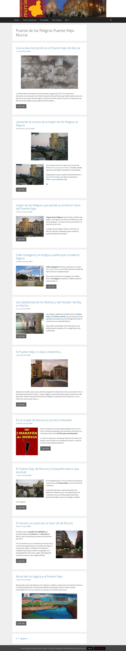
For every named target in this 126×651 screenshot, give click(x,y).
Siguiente (24, 638)
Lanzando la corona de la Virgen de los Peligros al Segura (47, 123)
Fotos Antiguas (56, 20)
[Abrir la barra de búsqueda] (111, 20)
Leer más (21, 106)
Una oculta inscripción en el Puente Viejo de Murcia (48, 48)
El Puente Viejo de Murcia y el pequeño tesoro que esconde (47, 470)
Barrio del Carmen (52, 269)
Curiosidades (44, 20)
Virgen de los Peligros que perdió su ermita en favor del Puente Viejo (48, 206)
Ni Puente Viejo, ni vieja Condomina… (39, 352)
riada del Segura (55, 177)
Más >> (67, 20)
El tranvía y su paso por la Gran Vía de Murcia (44, 523)
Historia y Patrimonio (29, 20)
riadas (55, 495)
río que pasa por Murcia (60, 167)
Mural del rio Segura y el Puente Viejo (39, 576)
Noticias (16, 20)
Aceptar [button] (90, 648)
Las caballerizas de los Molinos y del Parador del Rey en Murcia (48, 303)
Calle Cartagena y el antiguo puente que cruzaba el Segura (47, 256)
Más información (99, 648)
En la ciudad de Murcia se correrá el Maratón (44, 420)
